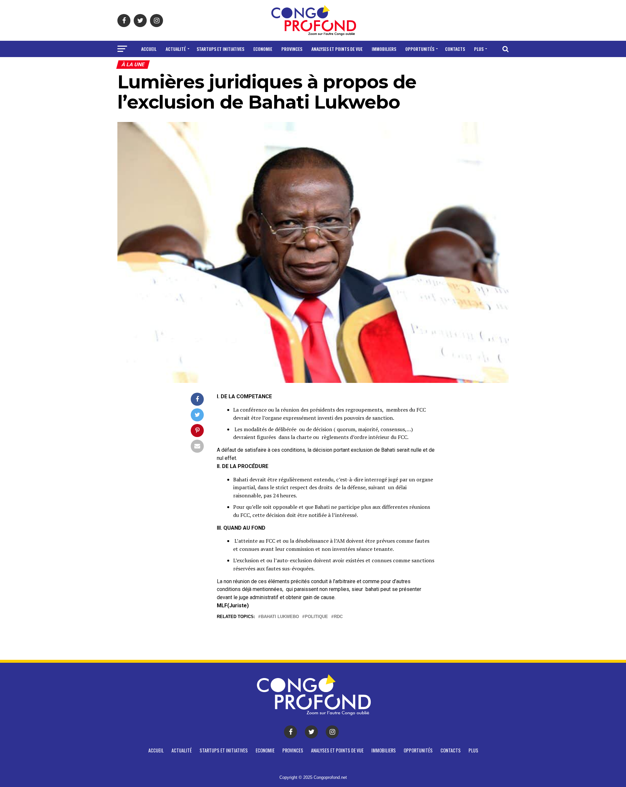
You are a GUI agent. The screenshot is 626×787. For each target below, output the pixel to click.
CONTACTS (455, 48)
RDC (338, 617)
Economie (262, 48)
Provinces (291, 48)
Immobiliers (384, 48)
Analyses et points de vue (337, 48)
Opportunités (419, 48)
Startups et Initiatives (220, 48)
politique (316, 617)
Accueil (148, 48)
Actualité (176, 48)
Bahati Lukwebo (280, 617)
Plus (479, 48)
